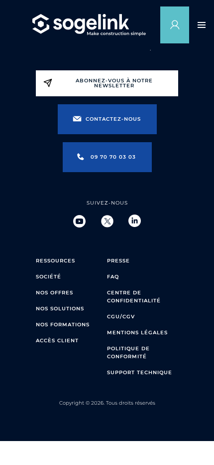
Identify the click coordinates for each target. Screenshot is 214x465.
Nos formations (63, 324)
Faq (113, 276)
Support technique (139, 372)
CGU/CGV (121, 316)
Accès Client (57, 340)
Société (48, 276)
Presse (118, 260)
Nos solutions (60, 308)
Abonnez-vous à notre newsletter (114, 83)
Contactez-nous (113, 119)
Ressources (55, 260)
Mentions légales (137, 332)
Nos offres (54, 292)
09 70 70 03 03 (113, 157)
